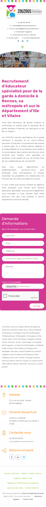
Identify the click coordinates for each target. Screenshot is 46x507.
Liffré (16, 348)
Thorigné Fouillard (32, 357)
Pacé (11, 354)
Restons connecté (21, 450)
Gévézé (38, 339)
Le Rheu (10, 348)
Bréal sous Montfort (10, 330)
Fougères (30, 339)
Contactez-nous (20, 432)
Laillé (4, 348)
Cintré (38, 336)
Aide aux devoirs (15, 488)
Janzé (17, 342)
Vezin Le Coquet (21, 361)
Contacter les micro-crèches (24, 35)
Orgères (5, 354)
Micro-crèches (11, 473)
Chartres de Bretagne (30, 333)
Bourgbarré (35, 327)
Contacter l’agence (24, 32)
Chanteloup (7, 333)
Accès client (13, 38)
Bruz (25, 330)
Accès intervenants (32, 38)
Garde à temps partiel (31, 473)
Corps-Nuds (7, 339)
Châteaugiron (20, 336)
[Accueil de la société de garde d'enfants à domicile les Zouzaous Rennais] (23, 12)
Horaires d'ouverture (23, 412)
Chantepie (16, 333)
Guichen (11, 342)
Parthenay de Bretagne (23, 354)
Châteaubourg (8, 336)
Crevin (15, 339)
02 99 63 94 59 (24, 22)
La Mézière (39, 345)
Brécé (20, 330)
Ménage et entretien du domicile (23, 483)
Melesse (21, 348)
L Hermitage (26, 342)
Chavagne (31, 336)
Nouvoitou (15, 351)
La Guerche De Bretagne (24, 345)
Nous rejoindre (18, 61)
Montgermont (31, 348)
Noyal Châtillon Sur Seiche (30, 351)
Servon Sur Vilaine (17, 357)
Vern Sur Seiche (8, 361)
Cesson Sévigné (34, 330)
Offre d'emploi (32, 488)
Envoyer (36, 306)
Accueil (5, 61)
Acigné (21, 327)
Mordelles (6, 351)
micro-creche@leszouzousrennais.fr (24, 29)
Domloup (22, 339)
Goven (4, 342)
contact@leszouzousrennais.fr (24, 26)
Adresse (14, 394)
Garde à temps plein (23, 478)
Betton (27, 327)
